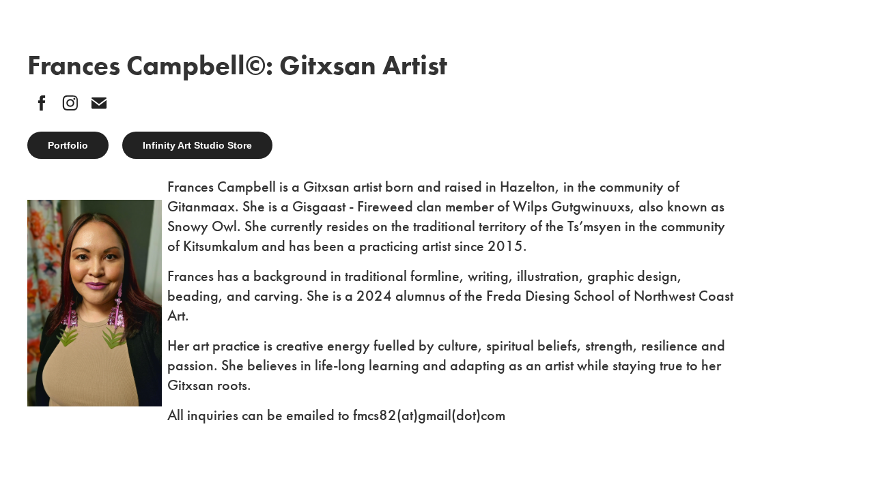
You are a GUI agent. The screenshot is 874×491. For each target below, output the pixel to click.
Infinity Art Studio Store (197, 145)
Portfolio (68, 145)
